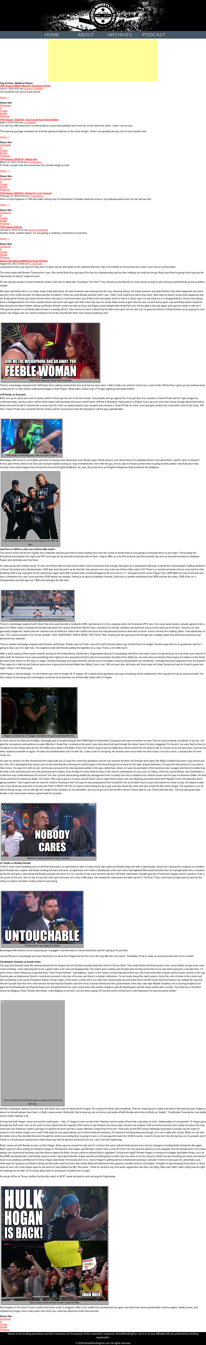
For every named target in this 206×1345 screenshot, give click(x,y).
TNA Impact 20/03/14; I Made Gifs (18, 159)
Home (52, 34)
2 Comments (36, 196)
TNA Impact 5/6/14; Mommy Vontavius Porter (25, 86)
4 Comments (34, 162)
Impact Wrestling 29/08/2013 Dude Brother (24, 261)
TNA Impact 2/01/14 (11, 227)
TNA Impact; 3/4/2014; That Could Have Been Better (29, 120)
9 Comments (35, 263)
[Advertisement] (103, 60)
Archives (120, 34)
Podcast (154, 34)
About (86, 34)
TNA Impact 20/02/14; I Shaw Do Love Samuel (26, 193)
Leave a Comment (33, 88)
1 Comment (29, 122)
